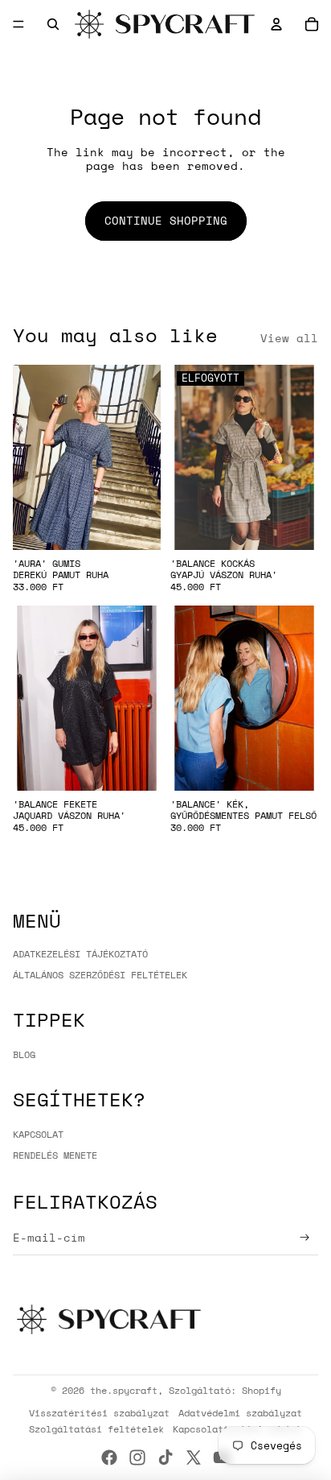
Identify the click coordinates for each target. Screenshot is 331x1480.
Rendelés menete (55, 1155)
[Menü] (18, 24)
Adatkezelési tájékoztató (80, 954)
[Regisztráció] (305, 1238)
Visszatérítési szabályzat (99, 1413)
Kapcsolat (38, 1134)
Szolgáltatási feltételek (96, 1429)
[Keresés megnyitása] (53, 24)
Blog (24, 1054)
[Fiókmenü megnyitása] (276, 24)
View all (289, 338)
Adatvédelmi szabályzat (240, 1413)
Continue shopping (165, 220)
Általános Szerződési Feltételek (100, 975)
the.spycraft (123, 1390)
